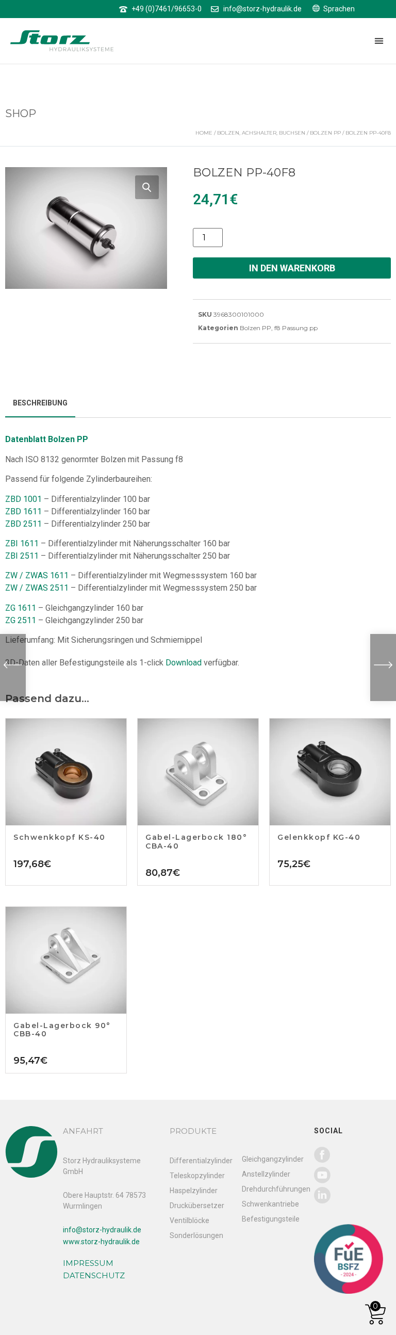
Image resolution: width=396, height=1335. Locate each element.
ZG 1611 (20, 608)
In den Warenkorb (292, 268)
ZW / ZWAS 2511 (37, 588)
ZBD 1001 (23, 499)
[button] (379, 41)
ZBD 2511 (23, 524)
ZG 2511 (20, 620)
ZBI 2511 (22, 556)
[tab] (40, 403)
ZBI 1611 (22, 543)
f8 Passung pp (296, 328)
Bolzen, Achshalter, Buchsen (261, 132)
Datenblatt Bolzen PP (46, 439)
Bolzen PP (325, 132)
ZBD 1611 (23, 511)
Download (184, 663)
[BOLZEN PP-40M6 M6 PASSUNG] (383, 667)
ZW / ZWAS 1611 (37, 575)
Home (203, 132)
